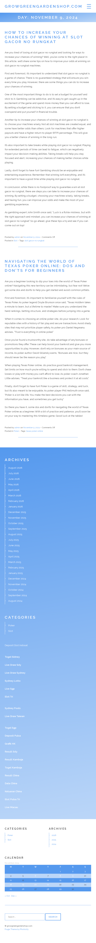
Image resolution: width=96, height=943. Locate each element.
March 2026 (14, 495)
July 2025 (13, 539)
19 (23, 884)
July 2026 (13, 473)
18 (11, 884)
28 (48, 889)
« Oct (7, 896)
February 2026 (16, 501)
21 (48, 884)
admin (17, 237)
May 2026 (13, 484)
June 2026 (14, 479)
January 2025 (15, 573)
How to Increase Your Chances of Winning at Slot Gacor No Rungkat (44, 37)
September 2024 (17, 595)
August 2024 (15, 600)
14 (48, 880)
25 (11, 889)
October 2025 (15, 523)
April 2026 (13, 490)
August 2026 (15, 467)
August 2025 (15, 534)
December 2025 (17, 512)
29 (60, 889)
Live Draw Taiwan (14, 716)
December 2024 (17, 578)
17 (85, 880)
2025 (54, 840)
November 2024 (17, 584)
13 (35, 880)
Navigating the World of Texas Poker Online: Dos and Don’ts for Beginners (45, 266)
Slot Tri (9, 696)
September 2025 (17, 528)
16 (73, 880)
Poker (16, 431)
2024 (54, 844)
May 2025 (13, 551)
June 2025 (14, 545)
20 (35, 884)
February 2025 (16, 567)
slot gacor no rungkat (34, 241)
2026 (54, 835)
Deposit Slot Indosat (16, 645)
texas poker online (34, 431)
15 (60, 880)
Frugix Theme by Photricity (16, 929)
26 (23, 889)
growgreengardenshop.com (43, 6)
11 (11, 880)
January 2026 (15, 506)
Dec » (13, 896)
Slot (15, 241)
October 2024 (15, 589)
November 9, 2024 (31, 237)
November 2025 (17, 517)
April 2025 (13, 556)
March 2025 (14, 562)
